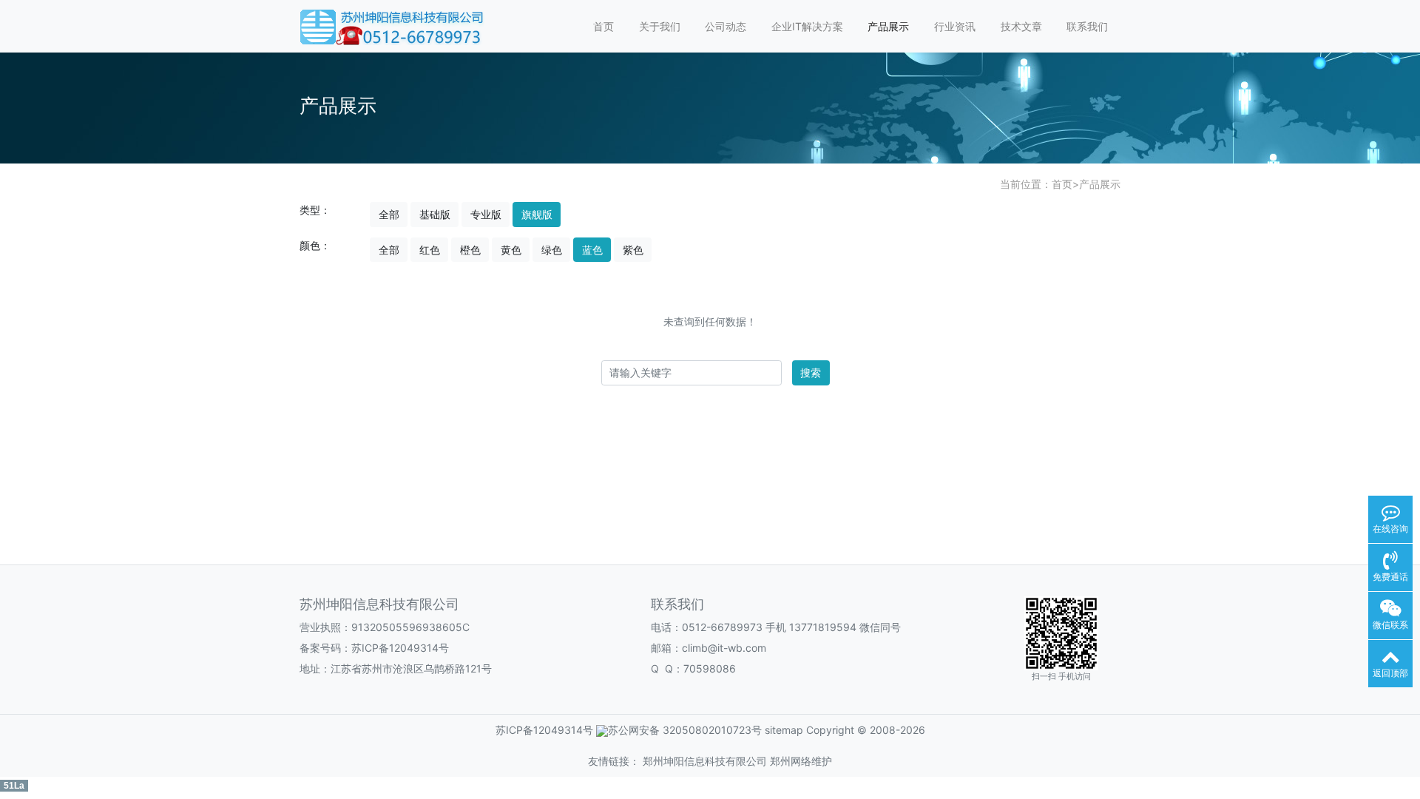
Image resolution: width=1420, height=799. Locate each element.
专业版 (485, 214)
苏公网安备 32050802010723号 (685, 730)
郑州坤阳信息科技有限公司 (705, 761)
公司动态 (725, 26)
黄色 (511, 249)
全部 (389, 214)
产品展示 (888, 26)
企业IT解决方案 (807, 26)
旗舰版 (536, 214)
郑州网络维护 (801, 761)
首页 (603, 26)
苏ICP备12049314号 (400, 647)
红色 (429, 249)
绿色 (551, 249)
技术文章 (1021, 26)
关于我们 (659, 26)
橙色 (470, 249)
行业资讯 (955, 26)
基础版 (434, 214)
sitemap (784, 730)
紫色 (633, 249)
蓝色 (592, 249)
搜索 (810, 372)
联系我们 (1087, 26)
